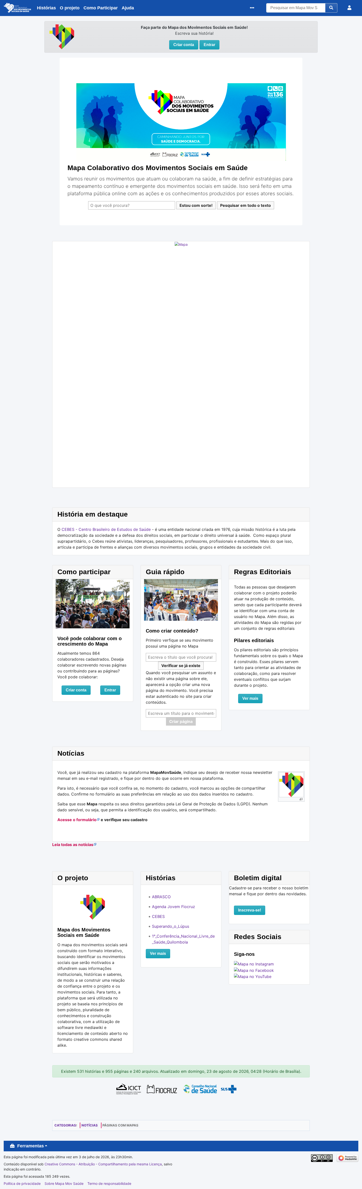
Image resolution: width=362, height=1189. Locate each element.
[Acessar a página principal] (17, 8)
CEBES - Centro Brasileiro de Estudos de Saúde (106, 529)
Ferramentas (30, 1145)
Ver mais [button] (250, 698)
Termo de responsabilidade (109, 1183)
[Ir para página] (331, 8)
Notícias (90, 1125)
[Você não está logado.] (350, 8)
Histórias (46, 7)
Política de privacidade (22, 1183)
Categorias (65, 1125)
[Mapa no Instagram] (254, 963)
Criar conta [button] (183, 45)
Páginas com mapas (120, 1125)
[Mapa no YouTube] (252, 976)
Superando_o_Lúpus (170, 926)
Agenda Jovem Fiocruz (173, 906)
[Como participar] (93, 603)
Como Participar (100, 7)
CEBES (158, 916)
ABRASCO (161, 896)
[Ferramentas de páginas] (253, 8)
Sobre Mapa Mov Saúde (64, 1183)
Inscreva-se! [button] (249, 910)
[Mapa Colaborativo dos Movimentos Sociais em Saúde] (181, 121)
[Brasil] (61, 36)
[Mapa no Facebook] (254, 969)
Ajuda (128, 7)
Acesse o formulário (77, 819)
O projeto (70, 7)
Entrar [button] (209, 45)
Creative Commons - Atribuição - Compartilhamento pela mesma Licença (103, 1164)
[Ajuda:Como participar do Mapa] (181, 599)
